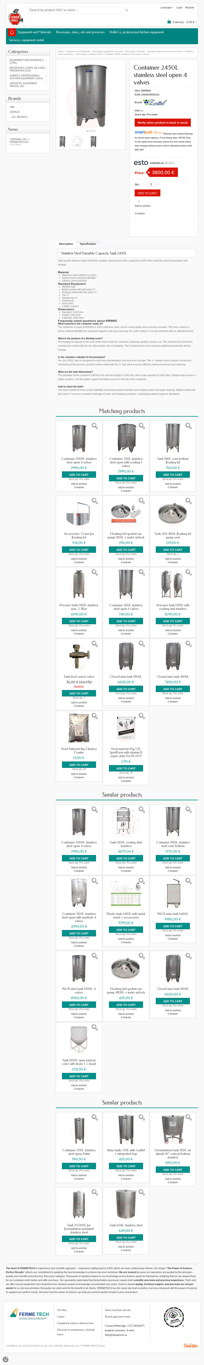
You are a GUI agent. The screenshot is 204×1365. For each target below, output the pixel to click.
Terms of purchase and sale (117, 1310)
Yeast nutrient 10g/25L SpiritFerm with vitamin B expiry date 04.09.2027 (126, 752)
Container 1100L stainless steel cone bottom (173, 844)
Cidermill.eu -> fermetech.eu (19, 142)
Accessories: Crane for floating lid (79, 535)
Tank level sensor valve (79, 677)
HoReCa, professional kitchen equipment (137, 32)
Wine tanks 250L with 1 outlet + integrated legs (126, 1152)
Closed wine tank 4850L (173, 677)
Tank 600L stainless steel (126, 1225)
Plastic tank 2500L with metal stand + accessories (126, 915)
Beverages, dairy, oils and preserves (80, 32)
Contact (60, 1316)
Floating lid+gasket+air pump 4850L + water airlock (126, 990)
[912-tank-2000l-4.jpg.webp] (62, 141)
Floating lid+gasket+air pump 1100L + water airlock (126, 535)
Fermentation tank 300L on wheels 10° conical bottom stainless (173, 1154)
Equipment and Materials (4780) (26, 61)
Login (179, 7)
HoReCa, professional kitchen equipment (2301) (26, 77)
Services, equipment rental (26, 40)
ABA (12, 107)
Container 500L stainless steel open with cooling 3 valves (126, 462)
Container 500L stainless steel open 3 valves (126, 607)
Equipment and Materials (34, 32)
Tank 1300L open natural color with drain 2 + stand (79, 1062)
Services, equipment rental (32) (23, 85)
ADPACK (15, 112)
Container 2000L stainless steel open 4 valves (79, 460)
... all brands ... (19, 117)
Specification (88, 243)
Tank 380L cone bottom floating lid (172, 460)
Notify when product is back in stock (163, 122)
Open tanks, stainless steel (89, 54)
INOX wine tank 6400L (172, 914)
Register (189, 7)
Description (66, 243)
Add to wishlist (142, 206)
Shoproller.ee (191, 1346)
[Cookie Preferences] (5, 1359)
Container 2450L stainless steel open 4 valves (127, 54)
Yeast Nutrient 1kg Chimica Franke (79, 750)
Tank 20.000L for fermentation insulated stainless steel (79, 1229)
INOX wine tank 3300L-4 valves (79, 990)
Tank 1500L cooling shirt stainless (126, 844)
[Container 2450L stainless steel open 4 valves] (78, 141)
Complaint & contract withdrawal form (75, 1323)
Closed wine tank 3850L (126, 677)
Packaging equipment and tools (108, 51)
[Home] (12, 32)
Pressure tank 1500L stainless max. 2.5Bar (79, 607)
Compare (140, 213)
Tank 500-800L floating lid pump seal (173, 535)
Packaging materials (135, 51)
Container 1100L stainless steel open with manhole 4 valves (79, 917)
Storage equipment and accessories (164, 51)
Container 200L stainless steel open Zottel (79, 1152)
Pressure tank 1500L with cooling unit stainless (173, 607)
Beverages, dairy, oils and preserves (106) (27, 69)
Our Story (62, 1310)
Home (61, 51)
